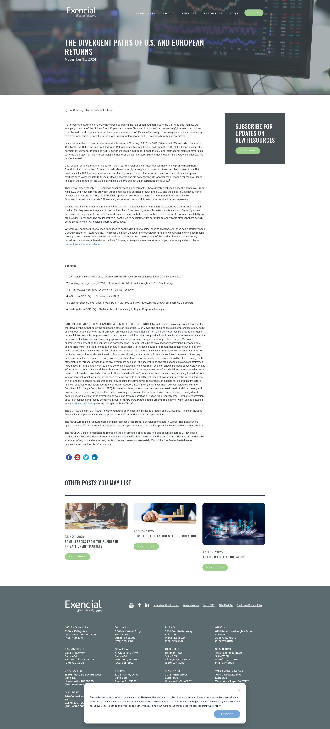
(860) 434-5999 (174, 662)
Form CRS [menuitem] (208, 605)
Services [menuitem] (189, 13)
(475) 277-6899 (224, 662)
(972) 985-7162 (124, 641)
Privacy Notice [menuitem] (191, 605)
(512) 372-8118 (224, 641)
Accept (227, 714)
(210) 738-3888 (74, 662)
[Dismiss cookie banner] (239, 691)
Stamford (223, 649)
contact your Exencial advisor (83, 244)
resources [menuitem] (213, 13)
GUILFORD (72, 692)
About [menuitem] (168, 13)
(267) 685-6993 (124, 662)
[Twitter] (86, 457)
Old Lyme (172, 649)
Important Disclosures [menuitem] (166, 605)
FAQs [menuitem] (234, 13)
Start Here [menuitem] (146, 13)
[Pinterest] (77, 457)
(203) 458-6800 (75, 706)
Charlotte (73, 670)
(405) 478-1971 (74, 637)
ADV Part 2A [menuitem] (226, 605)
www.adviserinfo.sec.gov (83, 403)
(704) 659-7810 (74, 684)
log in (254, 12)
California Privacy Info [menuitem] (249, 605)
